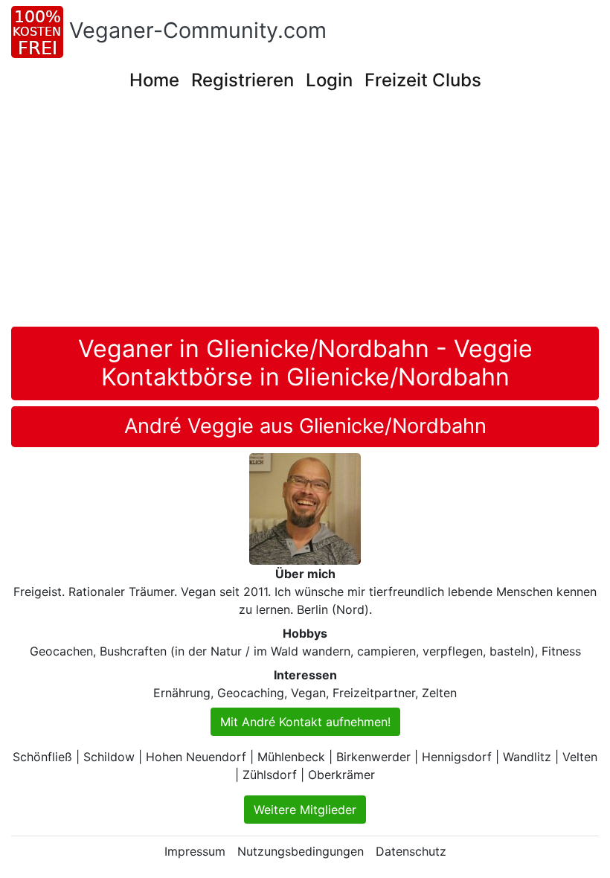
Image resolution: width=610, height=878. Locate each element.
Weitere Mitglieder (305, 809)
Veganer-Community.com (198, 30)
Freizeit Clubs (423, 80)
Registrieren (242, 80)
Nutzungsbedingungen (300, 851)
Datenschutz (411, 851)
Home (154, 80)
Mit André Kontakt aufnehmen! (305, 721)
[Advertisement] (310, 215)
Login (329, 80)
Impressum (194, 851)
